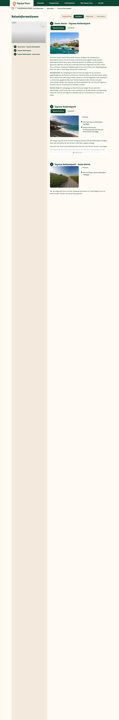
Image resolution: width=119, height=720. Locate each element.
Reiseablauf (78, 16)
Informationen (101, 16)
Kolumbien (50, 8)
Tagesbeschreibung (58, 28)
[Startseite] (13, 8)
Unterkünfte (89, 16)
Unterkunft (71, 28)
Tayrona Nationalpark (64, 8)
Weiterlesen (78, 152)
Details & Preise (67, 16)
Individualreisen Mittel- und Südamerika (30, 8)
